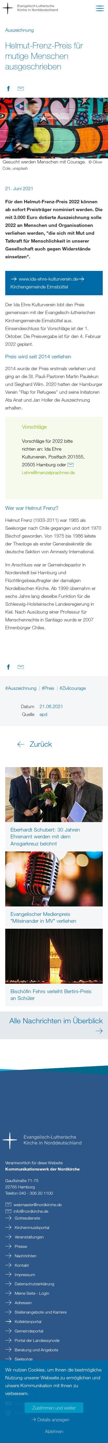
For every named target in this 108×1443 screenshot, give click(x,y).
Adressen (23, 1302)
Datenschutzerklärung (34, 1283)
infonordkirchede (31, 1211)
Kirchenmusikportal (31, 1227)
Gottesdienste (27, 1218)
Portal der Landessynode (37, 1340)
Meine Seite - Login (31, 1293)
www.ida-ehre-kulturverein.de (48, 279)
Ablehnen (54, 1431)
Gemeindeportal (28, 1331)
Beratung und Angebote (36, 1349)
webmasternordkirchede (38, 1204)
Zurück (41, 743)
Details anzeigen (53, 1419)
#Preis (49, 688)
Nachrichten (25, 1255)
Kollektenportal (27, 1321)
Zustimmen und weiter (54, 1408)
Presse (20, 1246)
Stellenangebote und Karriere (40, 1312)
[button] (100, 9)
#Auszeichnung (21, 688)
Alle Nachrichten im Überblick (56, 1020)
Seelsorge (23, 1359)
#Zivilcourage (73, 688)
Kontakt (21, 1265)
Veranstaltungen (29, 1236)
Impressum (24, 1274)
